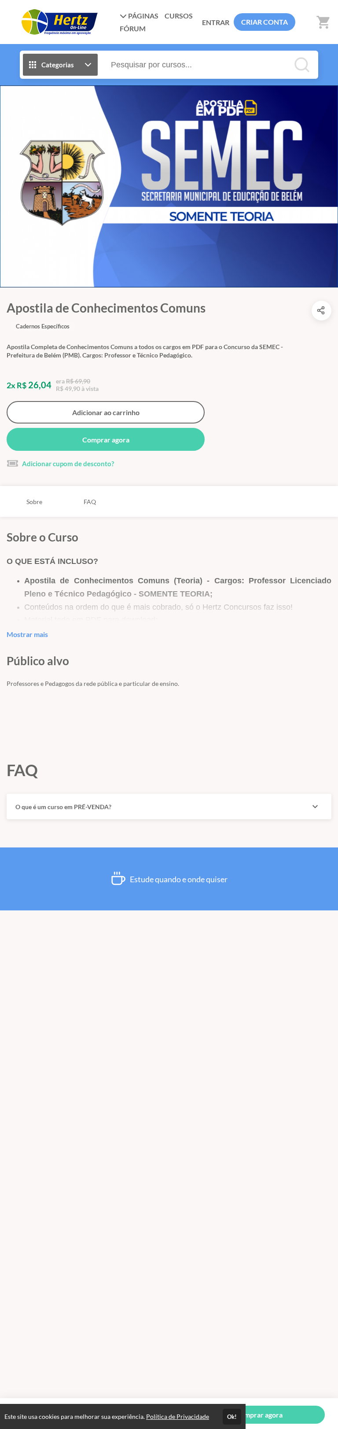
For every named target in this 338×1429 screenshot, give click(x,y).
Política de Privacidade (177, 1416)
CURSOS (179, 15)
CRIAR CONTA (264, 22)
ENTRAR (215, 22)
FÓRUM (133, 28)
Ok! (232, 1416)
